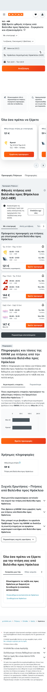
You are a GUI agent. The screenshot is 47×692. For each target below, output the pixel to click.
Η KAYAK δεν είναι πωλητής (16, 648)
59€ (4, 24)
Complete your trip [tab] (13, 572)
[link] (23, 441)
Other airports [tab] (30, 572)
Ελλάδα (25, 621)
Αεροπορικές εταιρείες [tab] (13, 384)
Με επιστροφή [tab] (9, 226)
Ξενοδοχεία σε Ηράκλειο (16, 598)
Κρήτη (33, 621)
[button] (4, 14)
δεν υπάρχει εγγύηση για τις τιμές (15, 641)
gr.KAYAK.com (6, 621)
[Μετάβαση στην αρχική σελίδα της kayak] (15, 14)
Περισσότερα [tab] (35, 384)
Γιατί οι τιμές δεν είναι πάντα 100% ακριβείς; (19, 657)
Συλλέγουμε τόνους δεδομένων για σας (22, 652)
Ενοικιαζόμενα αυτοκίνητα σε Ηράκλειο (23, 595)
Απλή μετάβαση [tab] (26, 226)
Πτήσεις (17, 621)
